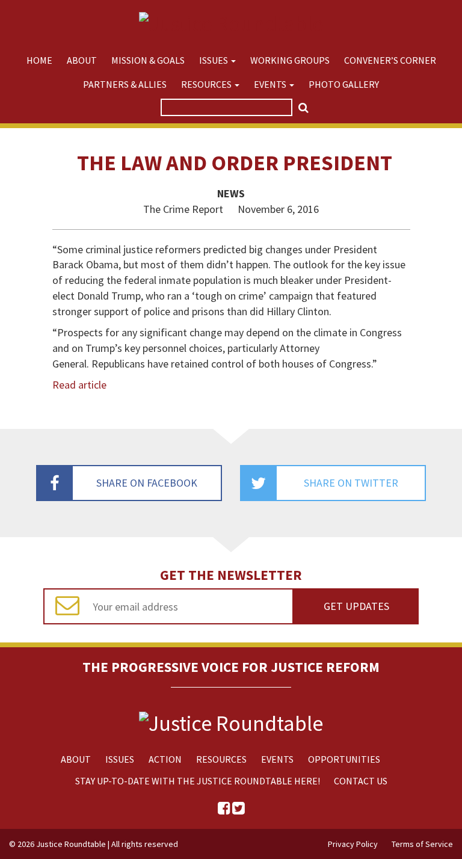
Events (271, 84)
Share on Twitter (351, 483)
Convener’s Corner (390, 60)
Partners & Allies (125, 84)
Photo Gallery (344, 84)
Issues (214, 60)
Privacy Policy (353, 844)
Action (165, 759)
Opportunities (344, 759)
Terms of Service (422, 844)
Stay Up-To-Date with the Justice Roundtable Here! (197, 781)
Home (39, 60)
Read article (79, 385)
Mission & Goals (148, 60)
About (82, 60)
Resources (207, 84)
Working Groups (290, 60)
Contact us (360, 781)
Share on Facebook (146, 483)
